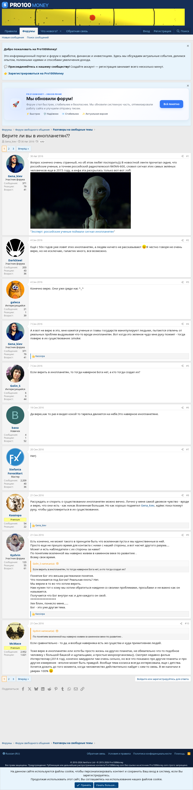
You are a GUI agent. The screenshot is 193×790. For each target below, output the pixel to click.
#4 (187, 324)
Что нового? (49, 31)
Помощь (179, 753)
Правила (11, 31)
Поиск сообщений (38, 37)
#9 (187, 535)
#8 (187, 495)
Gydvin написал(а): (43, 631)
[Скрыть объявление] (187, 46)
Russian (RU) (12, 753)
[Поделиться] (182, 156)
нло (42, 141)
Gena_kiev (10, 141)
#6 (187, 407)
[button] (60, 31)
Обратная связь (77, 31)
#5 (187, 365)
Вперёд (22, 148)
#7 (187, 449)
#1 (187, 156)
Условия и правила (119, 753)
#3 (187, 282)
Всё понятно (171, 104)
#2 (187, 240)
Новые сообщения (13, 37)
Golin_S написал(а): (44, 563)
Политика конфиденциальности (152, 753)
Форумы (28, 31)
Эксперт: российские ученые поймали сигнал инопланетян (72, 231)
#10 (187, 623)
